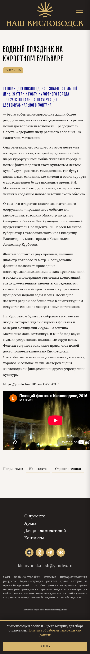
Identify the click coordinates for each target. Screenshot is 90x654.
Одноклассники (68, 469)
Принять (45, 646)
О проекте (34, 516)
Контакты (34, 538)
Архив (30, 523)
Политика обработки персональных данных (45, 610)
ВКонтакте (38, 469)
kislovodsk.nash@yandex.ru (45, 565)
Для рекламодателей (45, 530)
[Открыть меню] (79, 10)
